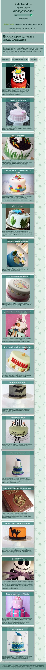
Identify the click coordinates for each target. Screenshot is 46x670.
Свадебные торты (21, 24)
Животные (5, 59)
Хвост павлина (17, 629)
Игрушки (33, 59)
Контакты (26, 29)
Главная (12, 29)
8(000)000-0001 (23, 11)
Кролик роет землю (18, 135)
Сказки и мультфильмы (20, 59)
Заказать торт (23, 19)
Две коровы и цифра (17, 417)
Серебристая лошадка (18, 100)
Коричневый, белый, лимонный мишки (17, 347)
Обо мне (33, 29)
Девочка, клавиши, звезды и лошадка (17, 312)
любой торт (14, 666)
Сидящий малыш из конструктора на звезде (17, 171)
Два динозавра (18, 206)
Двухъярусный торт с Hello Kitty (17, 594)
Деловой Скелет (18, 559)
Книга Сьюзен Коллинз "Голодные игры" (17, 488)
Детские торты (9, 24)
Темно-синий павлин (17, 453)
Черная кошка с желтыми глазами (17, 523)
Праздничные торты (35, 24)
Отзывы (18, 29)
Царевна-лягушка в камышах (17, 241)
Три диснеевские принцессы (18, 276)
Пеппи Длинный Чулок (18, 65)
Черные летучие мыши (17, 382)
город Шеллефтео (23, 8)
